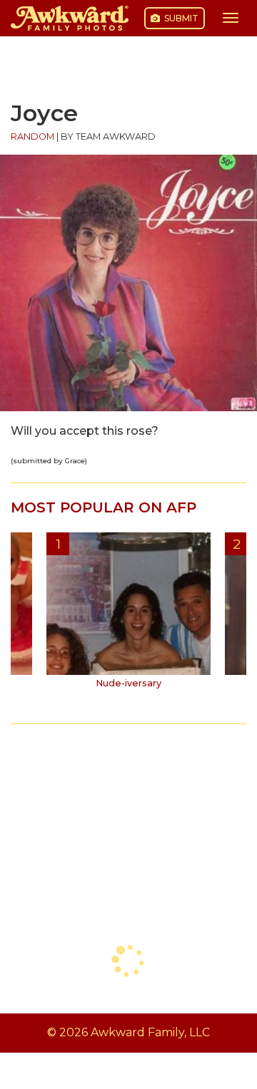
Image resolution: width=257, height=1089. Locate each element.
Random (32, 136)
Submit (180, 18)
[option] (128, 615)
